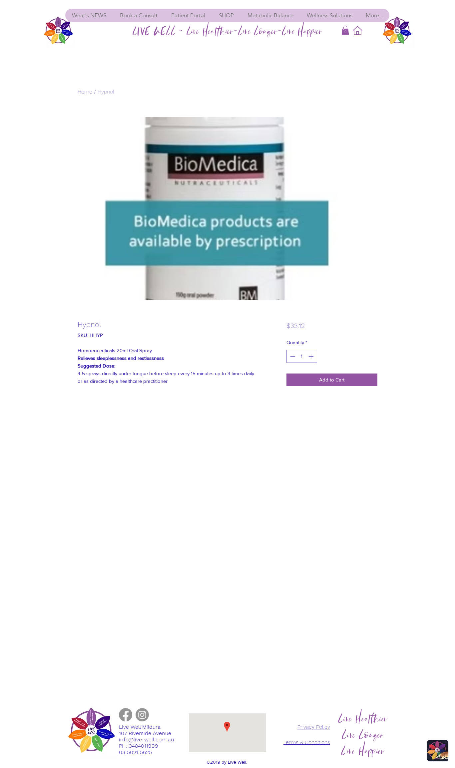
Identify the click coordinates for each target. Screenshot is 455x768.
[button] (345, 30)
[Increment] (311, 356)
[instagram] (142, 714)
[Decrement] (291, 356)
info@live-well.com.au (146, 739)
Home (85, 92)
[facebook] (125, 714)
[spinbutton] (301, 356)
